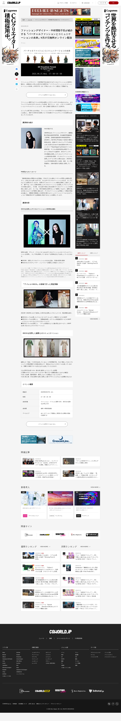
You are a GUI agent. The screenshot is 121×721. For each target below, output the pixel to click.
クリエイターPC (94, 656)
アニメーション (35, 654)
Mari (17, 665)
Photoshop (18, 656)
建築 (62, 661)
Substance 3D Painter (7, 659)
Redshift (4, 669)
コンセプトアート (36, 652)
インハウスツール (20, 674)
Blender (4, 654)
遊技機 (76, 654)
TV (62, 663)
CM (76, 656)
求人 (114, 2)
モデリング (48, 652)
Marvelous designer (6, 667)
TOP (23, 19)
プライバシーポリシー (56, 703)
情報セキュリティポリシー (42, 703)
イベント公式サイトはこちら (46, 95)
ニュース (30, 19)
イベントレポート (109, 654)
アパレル (23, 43)
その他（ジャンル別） (66, 667)
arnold (3, 663)
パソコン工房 (108, 652)
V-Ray (3, 671)
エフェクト (48, 656)
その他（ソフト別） (6, 676)
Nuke (17, 667)
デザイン (48, 661)
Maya (3, 652)
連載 (50, 638)
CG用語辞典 (78, 638)
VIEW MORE (93, 116)
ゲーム (62, 652)
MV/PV (62, 659)
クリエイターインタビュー (110, 656)
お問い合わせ (31, 703)
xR (62, 656)
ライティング (35, 659)
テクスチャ (48, 654)
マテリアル (34, 656)
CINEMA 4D (19, 671)
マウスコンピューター (96, 652)
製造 (76, 659)
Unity (3, 661)
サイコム (93, 654)
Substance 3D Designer (21, 669)
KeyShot (18, 663)
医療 (76, 665)
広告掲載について (22, 703)
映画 (62, 654)
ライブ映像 (77, 663)
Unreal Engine (19, 659)
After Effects (19, 661)
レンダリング (49, 659)
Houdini (18, 654)
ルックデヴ (34, 663)
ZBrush (4, 656)
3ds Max (18, 652)
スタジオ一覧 (103, 2)
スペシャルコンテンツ (63, 638)
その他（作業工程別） (51, 663)
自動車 (62, 665)
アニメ (76, 652)
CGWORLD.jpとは (6, 703)
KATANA (4, 674)
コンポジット (35, 661)
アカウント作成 (64, 3)
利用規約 (15, 703)
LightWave (4, 665)
